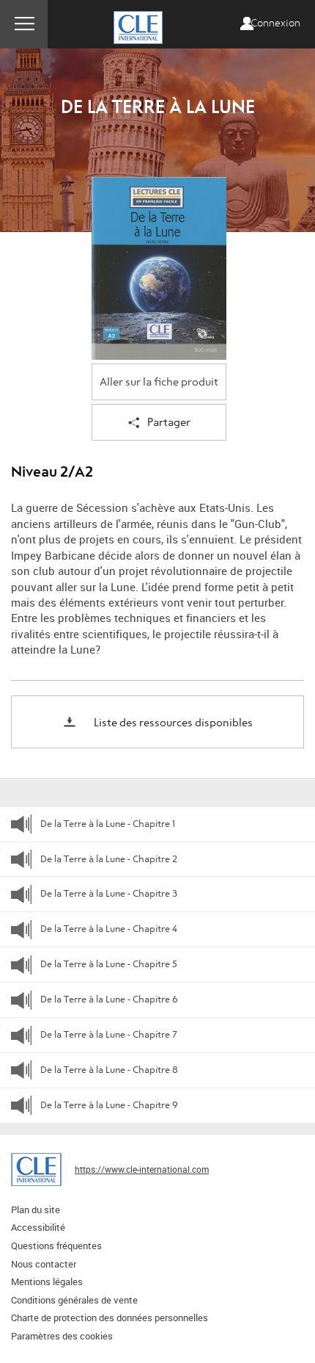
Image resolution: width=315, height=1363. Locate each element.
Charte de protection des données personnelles (109, 1317)
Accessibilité (38, 1227)
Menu (24, 24)
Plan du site (35, 1209)
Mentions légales (47, 1281)
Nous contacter (43, 1263)
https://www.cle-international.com (142, 1169)
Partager (168, 422)
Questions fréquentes (56, 1245)
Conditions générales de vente (74, 1299)
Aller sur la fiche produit (159, 382)
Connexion (275, 23)
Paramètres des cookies (62, 1335)
